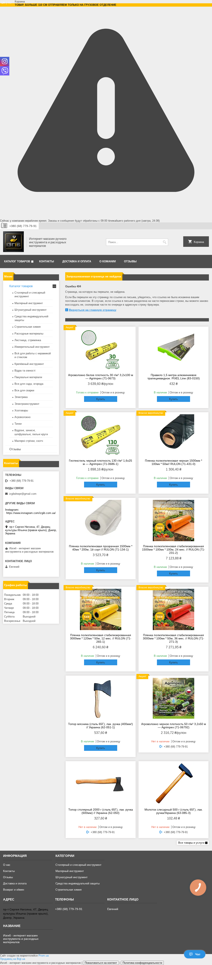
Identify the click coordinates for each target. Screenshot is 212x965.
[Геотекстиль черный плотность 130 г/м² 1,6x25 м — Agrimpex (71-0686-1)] (101, 435)
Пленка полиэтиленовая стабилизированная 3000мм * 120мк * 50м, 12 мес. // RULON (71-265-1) (100, 638)
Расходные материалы (28, 333)
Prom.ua (44, 955)
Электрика (21, 397)
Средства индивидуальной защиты (77, 883)
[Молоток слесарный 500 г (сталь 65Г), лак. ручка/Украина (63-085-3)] (173, 784)
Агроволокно (22, 417)
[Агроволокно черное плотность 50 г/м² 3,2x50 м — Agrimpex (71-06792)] (173, 698)
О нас (6, 864)
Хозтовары (21, 410)
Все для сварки (24, 390)
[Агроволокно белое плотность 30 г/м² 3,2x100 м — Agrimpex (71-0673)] (101, 349)
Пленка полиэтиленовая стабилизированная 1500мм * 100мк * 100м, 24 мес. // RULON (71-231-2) (173, 549)
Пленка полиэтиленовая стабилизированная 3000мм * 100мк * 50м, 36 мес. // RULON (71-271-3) (173, 638)
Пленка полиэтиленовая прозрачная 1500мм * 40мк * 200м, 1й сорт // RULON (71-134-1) (100, 548)
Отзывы (130, 261)
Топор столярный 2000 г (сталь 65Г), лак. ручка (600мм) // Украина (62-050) (100, 811)
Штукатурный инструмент (30, 309)
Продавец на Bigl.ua (12, 958)
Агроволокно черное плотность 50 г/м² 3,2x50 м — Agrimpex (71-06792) (173, 725)
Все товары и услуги (191, 842)
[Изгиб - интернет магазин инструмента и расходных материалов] (13, 242)
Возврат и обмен (13, 889)
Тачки (18, 423)
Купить (100, 399)
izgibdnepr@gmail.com (22, 493)
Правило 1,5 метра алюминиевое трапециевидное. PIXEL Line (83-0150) (173, 376)
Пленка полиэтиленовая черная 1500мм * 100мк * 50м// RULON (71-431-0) (173, 462)
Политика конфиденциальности (142, 962)
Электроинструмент (26, 403)
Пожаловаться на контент (101, 962)
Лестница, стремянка (27, 340)
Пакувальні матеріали (28, 377)
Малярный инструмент (28, 303)
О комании (107, 261)
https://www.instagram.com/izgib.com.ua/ (31, 513)
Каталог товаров (17, 261)
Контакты (46, 261)
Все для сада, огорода (28, 383)
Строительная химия (27, 326)
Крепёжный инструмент (29, 363)
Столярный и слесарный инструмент (78, 864)
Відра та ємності (24, 370)
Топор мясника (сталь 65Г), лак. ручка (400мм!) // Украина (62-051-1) (100, 725)
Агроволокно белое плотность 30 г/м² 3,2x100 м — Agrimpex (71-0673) (100, 376)
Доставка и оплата (76, 261)
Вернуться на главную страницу (92, 310)
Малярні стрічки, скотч (28, 440)
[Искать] (164, 242)
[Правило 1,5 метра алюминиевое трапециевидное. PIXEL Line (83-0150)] (173, 349)
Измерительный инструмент (32, 346)
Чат (197, 954)
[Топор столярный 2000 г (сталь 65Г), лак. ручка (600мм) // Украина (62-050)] (101, 784)
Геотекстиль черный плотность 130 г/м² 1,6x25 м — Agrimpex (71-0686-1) (100, 462)
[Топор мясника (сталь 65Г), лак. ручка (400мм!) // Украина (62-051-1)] (101, 698)
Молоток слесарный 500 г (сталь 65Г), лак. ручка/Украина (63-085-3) (174, 811)
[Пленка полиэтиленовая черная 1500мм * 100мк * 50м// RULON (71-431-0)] (173, 435)
